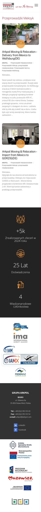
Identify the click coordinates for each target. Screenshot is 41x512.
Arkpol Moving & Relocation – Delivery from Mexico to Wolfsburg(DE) (19, 55)
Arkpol (5, 63)
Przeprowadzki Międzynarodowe (21, 63)
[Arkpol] (8, 8)
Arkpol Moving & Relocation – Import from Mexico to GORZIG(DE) (19, 155)
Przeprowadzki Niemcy (22, 68)
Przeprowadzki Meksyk (9, 65)
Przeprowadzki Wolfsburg (10, 71)
